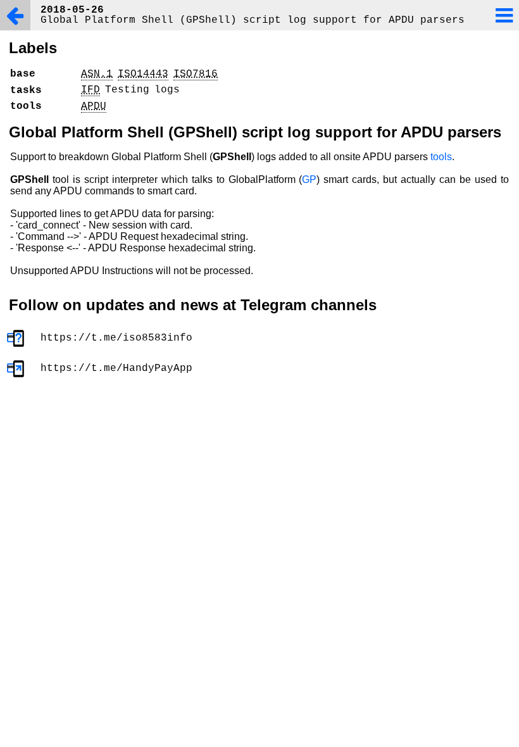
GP (309, 179)
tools (441, 156)
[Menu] (504, 15)
